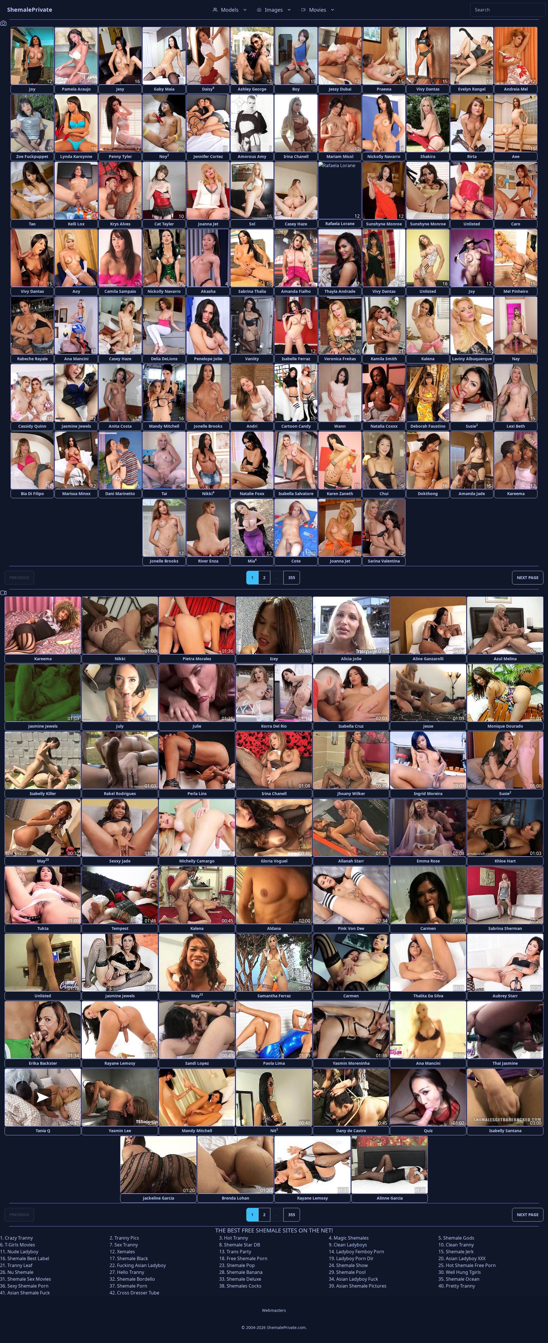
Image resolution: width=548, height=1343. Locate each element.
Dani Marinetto (120, 493)
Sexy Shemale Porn (28, 1286)
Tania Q (43, 1130)
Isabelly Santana (505, 1130)
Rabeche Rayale (32, 358)
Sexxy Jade (119, 861)
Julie (197, 726)
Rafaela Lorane (339, 223)
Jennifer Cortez (208, 156)
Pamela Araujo (76, 89)
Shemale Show (352, 1265)
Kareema (516, 493)
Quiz (428, 1130)
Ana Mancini (76, 358)
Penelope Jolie (208, 358)
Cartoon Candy (296, 426)
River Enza (208, 561)
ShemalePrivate (29, 9)
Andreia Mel (516, 89)
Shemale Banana (245, 1272)
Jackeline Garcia (158, 1198)
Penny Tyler (120, 156)
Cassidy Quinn (32, 426)
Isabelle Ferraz (296, 358)
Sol (252, 224)
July (120, 726)
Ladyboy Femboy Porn (360, 1251)
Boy (296, 89)
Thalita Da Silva (428, 995)
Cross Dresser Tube (138, 1293)
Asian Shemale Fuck (28, 1293)
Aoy (76, 291)
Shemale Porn (132, 1286)
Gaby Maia (164, 89)
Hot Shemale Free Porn (471, 1265)
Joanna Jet (208, 224)
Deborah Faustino (428, 426)
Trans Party (239, 1251)
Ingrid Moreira (428, 793)
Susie (472, 426)
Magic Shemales (351, 1238)
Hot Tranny (236, 1238)
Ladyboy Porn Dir (355, 1258)
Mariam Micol (340, 156)
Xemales (126, 1251)
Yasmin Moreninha (351, 1063)
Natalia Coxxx (384, 426)
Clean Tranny (460, 1245)
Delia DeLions (164, 358)
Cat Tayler (164, 224)
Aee (515, 156)
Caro (515, 224)
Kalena (427, 358)
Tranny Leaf (20, 1265)
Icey (274, 658)
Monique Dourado (505, 726)
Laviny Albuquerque (472, 358)
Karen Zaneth (340, 493)
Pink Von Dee (351, 928)
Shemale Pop (241, 1265)
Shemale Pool (351, 1272)
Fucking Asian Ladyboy (141, 1265)
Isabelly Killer (43, 793)
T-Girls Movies (20, 1245)
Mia (252, 561)
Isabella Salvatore (296, 493)
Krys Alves (120, 224)
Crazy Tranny (19, 1238)
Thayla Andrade (340, 291)
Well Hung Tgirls (463, 1272)
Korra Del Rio (274, 726)
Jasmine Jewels (76, 426)
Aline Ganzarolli (428, 658)
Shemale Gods (458, 1238)
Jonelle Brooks (208, 426)
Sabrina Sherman (505, 928)
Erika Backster (43, 1063)
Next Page (528, 577)
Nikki (208, 493)
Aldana (274, 928)
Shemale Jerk (460, 1251)
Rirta (472, 156)
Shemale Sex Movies (29, 1279)
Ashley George (252, 89)
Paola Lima (274, 1063)
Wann (340, 426)
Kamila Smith (384, 358)
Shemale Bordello (136, 1279)
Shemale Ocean (463, 1279)
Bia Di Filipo (32, 493)
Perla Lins (197, 793)
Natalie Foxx (252, 493)
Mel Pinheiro (515, 291)
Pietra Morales (197, 658)
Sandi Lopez (197, 1063)
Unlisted (472, 224)
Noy (164, 156)
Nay (516, 358)
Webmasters (274, 1310)
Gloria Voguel (274, 861)
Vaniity (252, 358)
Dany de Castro (351, 1130)
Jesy (120, 89)
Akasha (208, 291)
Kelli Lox (76, 224)
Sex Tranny (126, 1245)
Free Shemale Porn (247, 1258)
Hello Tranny (130, 1272)
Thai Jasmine (505, 1063)
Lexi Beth (516, 426)
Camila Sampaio (120, 291)
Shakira (427, 156)
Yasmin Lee (120, 1130)
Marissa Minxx (76, 493)
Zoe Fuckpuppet (32, 156)
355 (291, 577)
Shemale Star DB (242, 1245)
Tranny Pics (126, 1238)
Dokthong (428, 493)
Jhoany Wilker (351, 793)
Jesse (428, 726)
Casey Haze (296, 224)
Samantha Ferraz (274, 995)
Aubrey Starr (505, 995)
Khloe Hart (505, 861)
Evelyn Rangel (471, 89)
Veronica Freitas (340, 358)
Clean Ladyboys (350, 1245)
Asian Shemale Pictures (361, 1286)
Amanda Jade (472, 493)
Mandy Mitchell (164, 426)
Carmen (428, 928)
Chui (384, 493)
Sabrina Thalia (252, 291)
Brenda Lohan (235, 1198)
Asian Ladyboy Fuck (357, 1279)
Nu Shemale (20, 1272)
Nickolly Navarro (383, 156)
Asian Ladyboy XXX (465, 1258)
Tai (164, 493)
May (43, 861)
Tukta (43, 928)
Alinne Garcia (390, 1198)
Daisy (208, 89)
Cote (296, 561)
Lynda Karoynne (76, 156)
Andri (252, 426)
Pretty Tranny (460, 1286)
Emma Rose (428, 861)
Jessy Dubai (340, 89)
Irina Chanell (296, 156)
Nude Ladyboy (22, 1251)
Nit (274, 1130)
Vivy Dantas (428, 89)
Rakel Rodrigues (120, 793)
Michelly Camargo (197, 861)
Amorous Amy (252, 156)
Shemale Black (132, 1258)
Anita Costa (120, 426)
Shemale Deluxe (244, 1279)
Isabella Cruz (351, 726)
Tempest (120, 928)
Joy (32, 89)
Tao (32, 224)
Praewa (384, 89)
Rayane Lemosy (119, 1063)
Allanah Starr (351, 861)
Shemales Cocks (244, 1286)
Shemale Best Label (28, 1258)
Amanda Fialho (296, 291)
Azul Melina (505, 658)
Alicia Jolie (351, 658)
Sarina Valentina (384, 561)
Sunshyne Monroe (384, 224)
